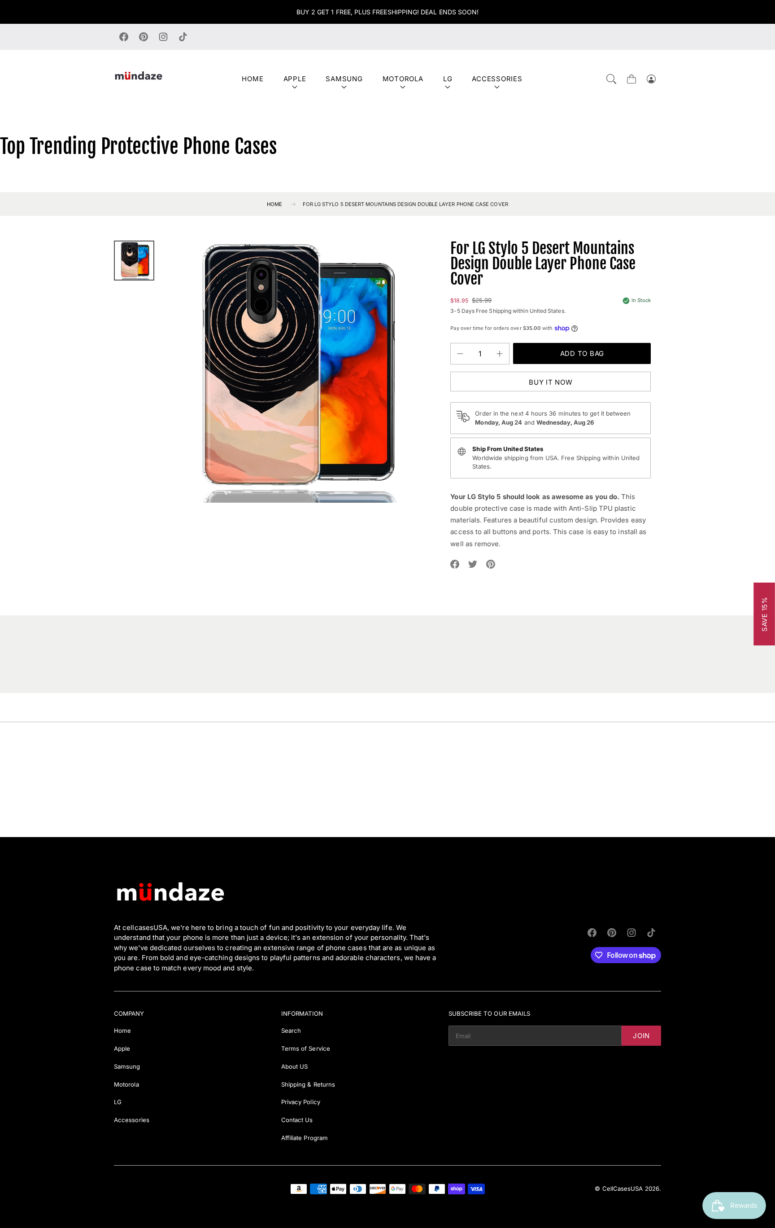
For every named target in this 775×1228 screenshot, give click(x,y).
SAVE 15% (764, 614)
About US (294, 1066)
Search (291, 1030)
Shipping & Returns (308, 1084)
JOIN (641, 1035)
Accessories (497, 79)
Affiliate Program (304, 1137)
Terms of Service (305, 1048)
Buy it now (551, 382)
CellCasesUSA (622, 1188)
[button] (611, 79)
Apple (294, 79)
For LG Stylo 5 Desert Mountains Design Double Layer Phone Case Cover (405, 204)
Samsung (344, 79)
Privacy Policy (300, 1101)
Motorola (403, 79)
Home (252, 79)
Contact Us (297, 1119)
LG (448, 79)
